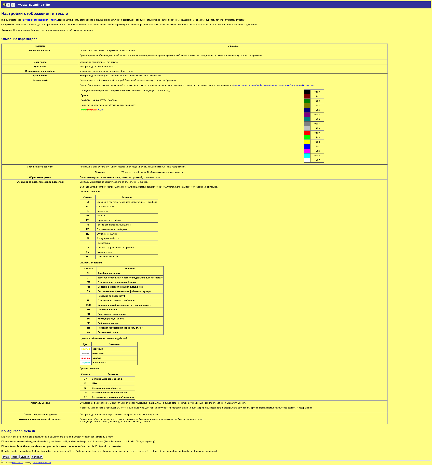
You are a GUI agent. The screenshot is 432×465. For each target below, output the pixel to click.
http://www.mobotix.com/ (42, 463)
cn (406, 457)
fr (420, 457)
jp (426, 457)
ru (429, 457)
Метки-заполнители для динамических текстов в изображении (266, 85)
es (417, 457)
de (410, 457)
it (423, 457)
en (414, 457)
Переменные (308, 85)
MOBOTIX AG (17, 463)
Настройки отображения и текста (40, 20)
